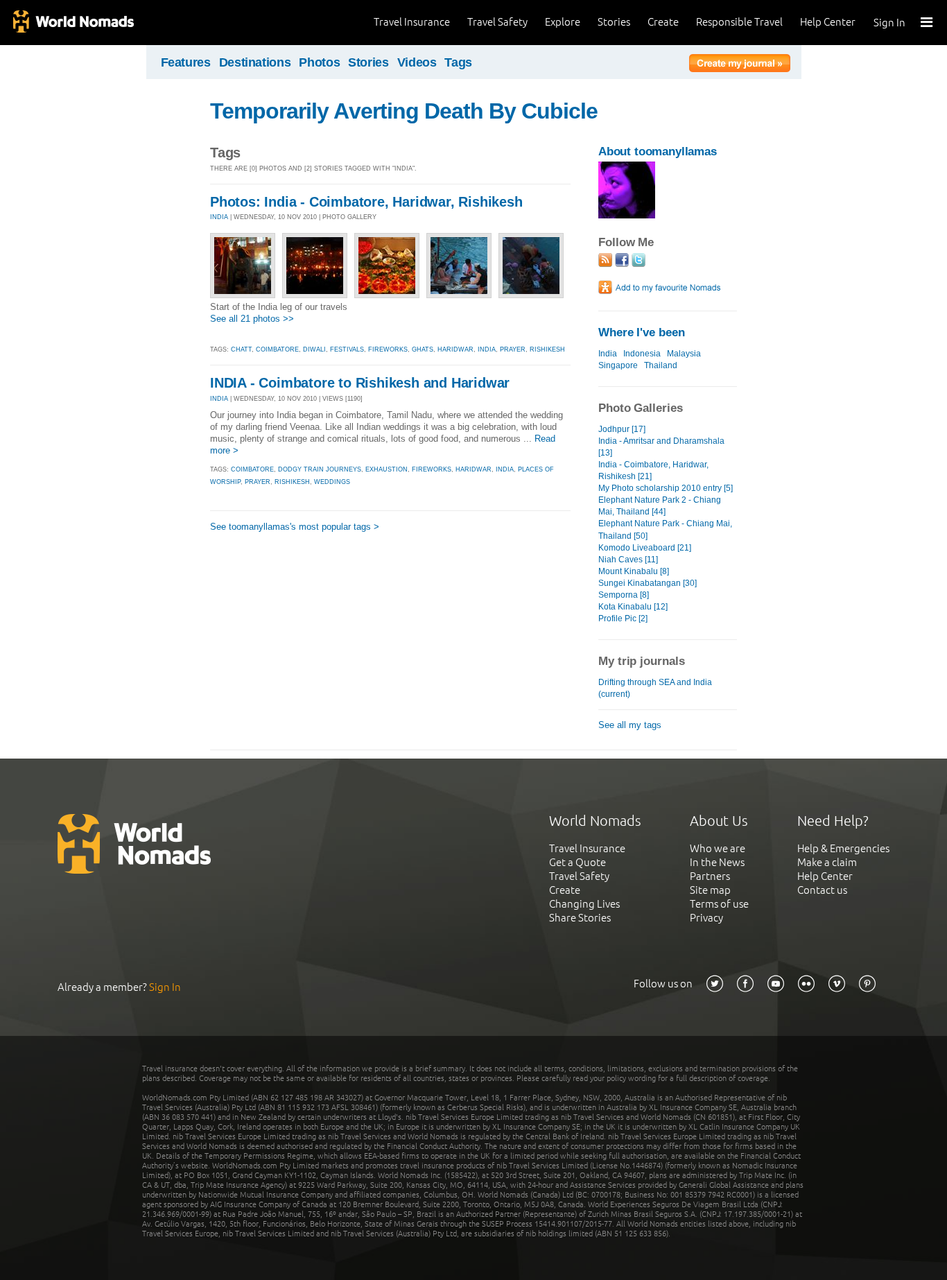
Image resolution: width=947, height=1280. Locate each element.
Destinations (255, 62)
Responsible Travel (739, 22)
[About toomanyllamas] (626, 215)
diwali (314, 349)
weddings (332, 481)
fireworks (388, 349)
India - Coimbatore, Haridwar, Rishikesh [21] (653, 470)
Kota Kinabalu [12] (633, 607)
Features (186, 62)
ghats (422, 349)
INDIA (219, 217)
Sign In (889, 22)
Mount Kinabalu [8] (633, 571)
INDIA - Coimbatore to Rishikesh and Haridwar (360, 382)
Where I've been (641, 332)
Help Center (827, 22)
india (487, 349)
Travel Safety (497, 22)
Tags (458, 62)
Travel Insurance (412, 22)
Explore (562, 22)
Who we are (717, 848)
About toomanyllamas (657, 151)
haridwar (455, 349)
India (607, 353)
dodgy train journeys (319, 469)
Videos (417, 62)
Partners (710, 876)
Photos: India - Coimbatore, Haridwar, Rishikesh (366, 201)
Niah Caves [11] (628, 559)
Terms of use (719, 904)
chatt (241, 349)
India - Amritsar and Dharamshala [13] (661, 447)
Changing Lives (584, 904)
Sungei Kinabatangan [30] (647, 583)
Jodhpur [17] (621, 429)
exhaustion (386, 469)
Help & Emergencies (843, 848)
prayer (512, 349)
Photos (319, 62)
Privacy (706, 918)
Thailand (660, 365)
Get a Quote (577, 862)
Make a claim (827, 862)
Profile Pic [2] (623, 618)
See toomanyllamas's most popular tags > (294, 526)
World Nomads (73, 22)
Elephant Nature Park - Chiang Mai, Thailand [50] (665, 529)
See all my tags (629, 725)
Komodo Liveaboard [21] (644, 548)
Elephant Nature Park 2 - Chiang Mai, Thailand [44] (659, 506)
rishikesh (547, 349)
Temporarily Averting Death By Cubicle (404, 110)
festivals (347, 349)
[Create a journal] (739, 65)
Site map (710, 890)
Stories (614, 22)
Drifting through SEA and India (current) (655, 688)
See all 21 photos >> (252, 318)
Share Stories (580, 918)
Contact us (822, 890)
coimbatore (277, 349)
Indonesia (642, 353)
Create (663, 22)
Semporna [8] (623, 595)
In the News (717, 862)
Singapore (618, 365)
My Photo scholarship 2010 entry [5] (665, 488)
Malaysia (684, 353)
